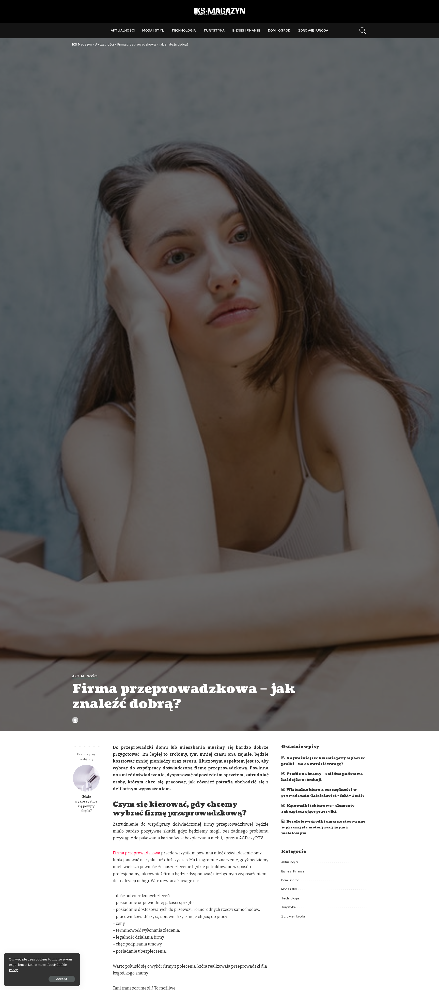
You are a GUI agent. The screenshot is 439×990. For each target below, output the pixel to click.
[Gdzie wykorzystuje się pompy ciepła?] (86, 778)
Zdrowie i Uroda (293, 916)
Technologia (290, 898)
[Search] (363, 30)
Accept (61, 979)
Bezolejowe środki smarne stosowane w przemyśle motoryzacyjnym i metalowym (323, 827)
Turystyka (288, 907)
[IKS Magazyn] (219, 11)
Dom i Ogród (290, 880)
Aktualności (85, 676)
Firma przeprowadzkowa (136, 853)
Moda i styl (289, 889)
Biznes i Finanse (293, 871)
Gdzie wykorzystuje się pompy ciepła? (86, 803)
